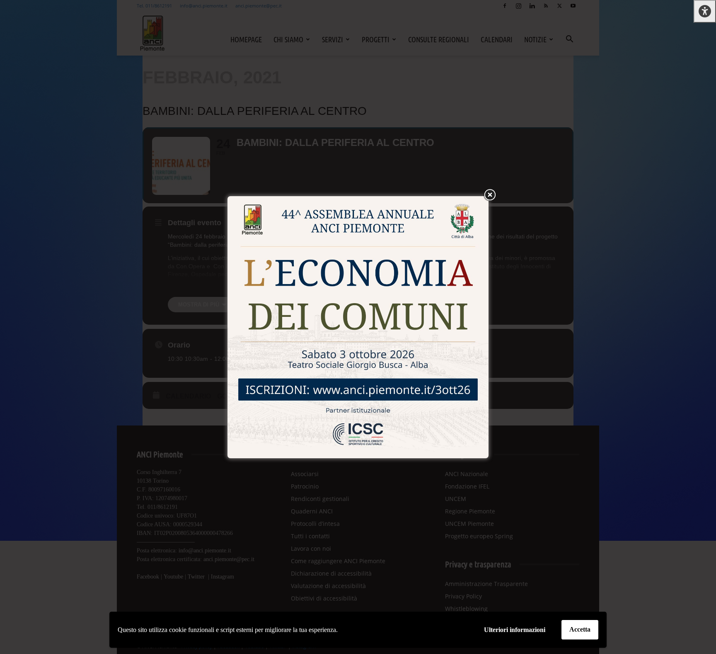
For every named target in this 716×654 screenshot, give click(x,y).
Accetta (579, 629)
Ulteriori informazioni (514, 629)
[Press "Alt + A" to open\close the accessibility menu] (705, 11)
